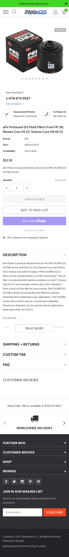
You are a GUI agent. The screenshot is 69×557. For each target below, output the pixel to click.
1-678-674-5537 (18, 98)
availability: (9, 151)
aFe (27, 138)
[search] (14, 12)
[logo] (35, 12)
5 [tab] (36, 79)
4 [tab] (33, 79)
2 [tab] (26, 79)
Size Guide (60, 180)
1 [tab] (22, 79)
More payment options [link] (34, 230)
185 (9, 237)
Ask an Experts (14, 103)
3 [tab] (29, 79)
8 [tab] (46, 79)
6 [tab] (39, 79)
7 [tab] (43, 79)
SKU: (6, 144)
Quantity (7, 180)
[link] (6, 481)
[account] (55, 11)
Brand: (6, 138)
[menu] (6, 12)
